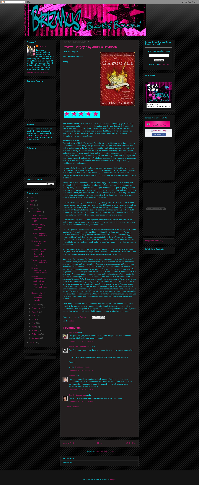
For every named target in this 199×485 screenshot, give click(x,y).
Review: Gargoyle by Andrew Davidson (39, 227)
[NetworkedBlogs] (159, 130)
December (36, 212)
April (34, 327)
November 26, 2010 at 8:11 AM (81, 402)
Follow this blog (159, 134)
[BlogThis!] (96, 317)
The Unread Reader (82, 367)
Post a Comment (72, 407)
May (34, 323)
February (36, 334)
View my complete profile (37, 73)
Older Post (131, 443)
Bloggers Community (154, 241)
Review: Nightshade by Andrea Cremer (39, 278)
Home (100, 443)
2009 (32, 342)
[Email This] (93, 317)
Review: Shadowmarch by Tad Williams (39, 270)
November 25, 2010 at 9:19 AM (81, 341)
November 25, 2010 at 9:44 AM (81, 371)
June (34, 319)
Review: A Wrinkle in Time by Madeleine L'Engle (39, 296)
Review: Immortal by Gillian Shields (38, 243)
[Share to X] (98, 317)
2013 (32, 197)
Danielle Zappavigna (77, 395)
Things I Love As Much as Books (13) (39, 262)
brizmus (42, 46)
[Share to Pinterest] (103, 317)
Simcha (72, 376)
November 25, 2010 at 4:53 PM (81, 390)
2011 (32, 205)
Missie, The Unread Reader (80, 347)
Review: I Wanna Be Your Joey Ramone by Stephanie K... (38, 252)
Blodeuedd (73, 332)
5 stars (71, 321)
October (35, 304)
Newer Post (68, 443)
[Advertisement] (99, 424)
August (35, 312)
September (37, 308)
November (36, 215)
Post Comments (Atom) (105, 452)
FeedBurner (164, 64)
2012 (32, 201)
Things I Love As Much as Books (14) (39, 235)
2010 (32, 208)
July (34, 316)
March (35, 330)
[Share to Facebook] (101, 317)
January (35, 338)
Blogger (113, 480)
